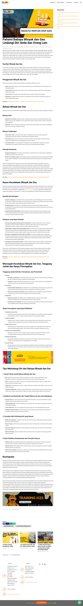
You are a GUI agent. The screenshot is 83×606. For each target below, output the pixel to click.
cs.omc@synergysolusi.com (13, 594)
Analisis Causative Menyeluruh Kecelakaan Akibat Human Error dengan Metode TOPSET (29, 177)
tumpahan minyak (29, 189)
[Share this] (4, 524)
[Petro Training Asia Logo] (5, 2)
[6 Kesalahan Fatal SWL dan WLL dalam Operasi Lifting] (28, 540)
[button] (81, 2)
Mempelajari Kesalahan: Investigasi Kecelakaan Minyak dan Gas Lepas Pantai (26, 101)
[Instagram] (42, 564)
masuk (9, 555)
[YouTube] (45, 564)
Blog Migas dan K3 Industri (46, 46)
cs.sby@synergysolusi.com (31, 582)
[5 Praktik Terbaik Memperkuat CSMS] (10, 540)
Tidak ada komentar (8, 48)
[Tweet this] (7, 524)
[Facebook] (39, 564)
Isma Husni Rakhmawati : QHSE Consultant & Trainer (26, 46)
